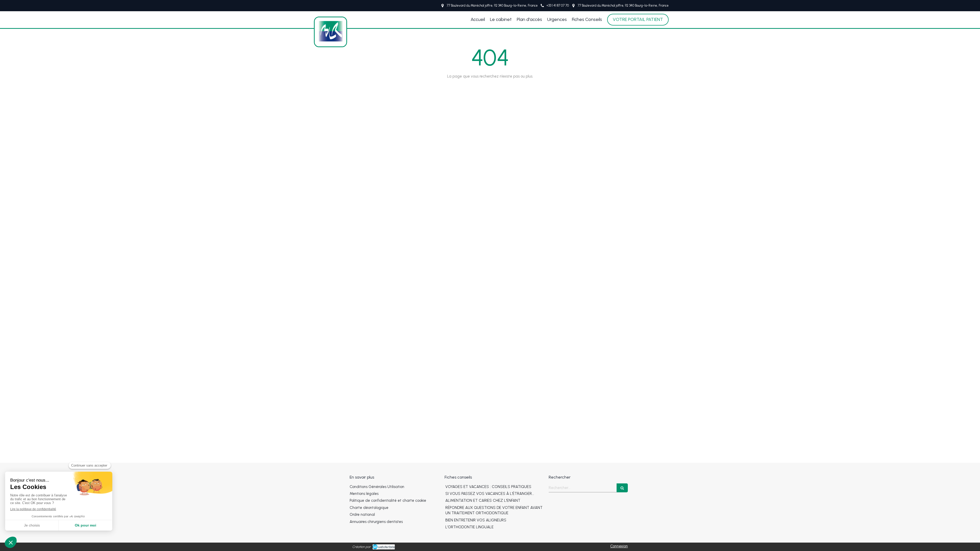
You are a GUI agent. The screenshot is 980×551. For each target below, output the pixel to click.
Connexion (619, 546)
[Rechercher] (622, 487)
